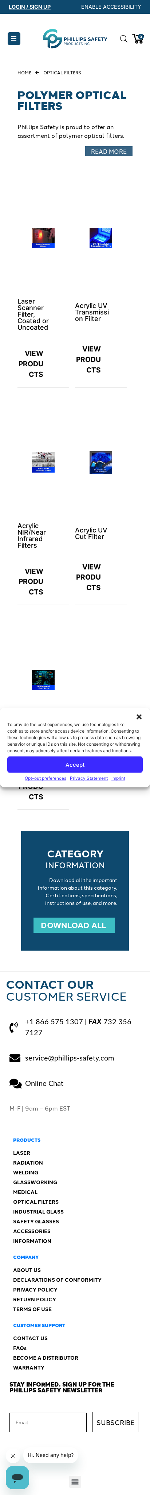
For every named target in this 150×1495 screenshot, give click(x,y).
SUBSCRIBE (115, 1422)
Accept (75, 764)
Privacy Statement (89, 778)
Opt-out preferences (45, 778)
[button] (139, 717)
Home (24, 72)
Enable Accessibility (111, 7)
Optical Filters (62, 72)
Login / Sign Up (30, 7)
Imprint (118, 778)
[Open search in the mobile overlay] (122, 38)
